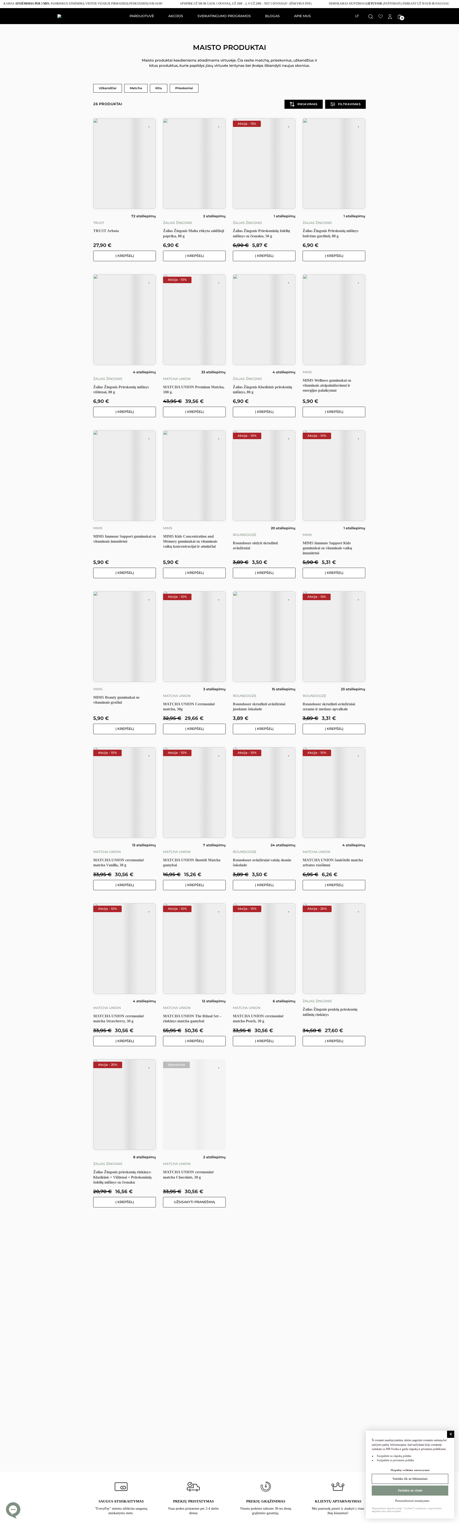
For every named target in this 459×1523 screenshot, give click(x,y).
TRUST (98, 223)
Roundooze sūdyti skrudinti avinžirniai (255, 545)
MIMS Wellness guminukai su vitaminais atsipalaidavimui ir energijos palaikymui (327, 385)
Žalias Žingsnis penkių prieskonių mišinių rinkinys (330, 1011)
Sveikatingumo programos (224, 16)
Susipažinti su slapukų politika (394, 1455)
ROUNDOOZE (244, 535)
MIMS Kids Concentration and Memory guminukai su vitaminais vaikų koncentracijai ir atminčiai (190, 541)
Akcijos (175, 16)
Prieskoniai (184, 88)
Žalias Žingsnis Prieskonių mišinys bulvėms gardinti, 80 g (330, 233)
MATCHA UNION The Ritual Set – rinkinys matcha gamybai (192, 1018)
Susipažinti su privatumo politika (395, 1460)
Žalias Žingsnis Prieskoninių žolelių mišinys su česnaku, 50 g (261, 233)
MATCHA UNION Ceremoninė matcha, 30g (189, 706)
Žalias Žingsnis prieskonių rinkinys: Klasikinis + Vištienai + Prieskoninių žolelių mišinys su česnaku (122, 1177)
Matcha (136, 88)
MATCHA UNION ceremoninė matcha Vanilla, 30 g (118, 862)
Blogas (272, 16)
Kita (158, 88)
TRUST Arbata (106, 231)
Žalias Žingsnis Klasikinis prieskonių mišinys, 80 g (262, 389)
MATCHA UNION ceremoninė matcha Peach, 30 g (258, 1018)
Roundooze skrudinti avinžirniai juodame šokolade (259, 706)
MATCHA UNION (177, 379)
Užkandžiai (107, 88)
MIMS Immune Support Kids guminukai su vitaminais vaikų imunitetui (327, 548)
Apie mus (302, 16)
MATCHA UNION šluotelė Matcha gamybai (191, 862)
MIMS (307, 372)
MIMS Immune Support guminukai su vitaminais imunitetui (124, 538)
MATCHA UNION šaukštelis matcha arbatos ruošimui (333, 862)
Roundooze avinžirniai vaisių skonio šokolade (262, 862)
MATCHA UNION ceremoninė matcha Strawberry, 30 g (118, 1018)
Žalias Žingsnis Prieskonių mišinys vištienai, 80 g (121, 389)
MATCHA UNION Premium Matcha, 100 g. (193, 389)
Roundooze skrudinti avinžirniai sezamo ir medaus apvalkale (329, 706)
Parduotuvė (142, 16)
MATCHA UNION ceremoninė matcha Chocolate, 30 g (188, 1174)
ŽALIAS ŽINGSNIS (177, 223)
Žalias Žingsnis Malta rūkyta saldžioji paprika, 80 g (193, 233)
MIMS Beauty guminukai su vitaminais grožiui (116, 699)
